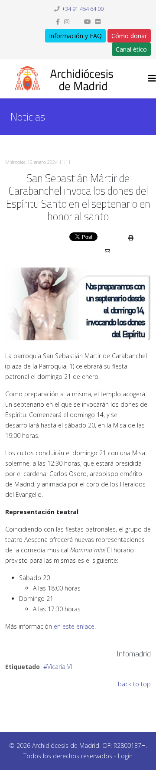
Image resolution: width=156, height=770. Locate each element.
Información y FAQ (75, 36)
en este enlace (74, 626)
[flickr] (98, 21)
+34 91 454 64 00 (83, 9)
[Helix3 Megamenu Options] (152, 78)
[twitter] (77, 21)
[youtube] (87, 21)
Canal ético (131, 49)
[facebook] (58, 21)
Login (125, 756)
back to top (134, 684)
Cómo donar (129, 36)
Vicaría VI (59, 666)
